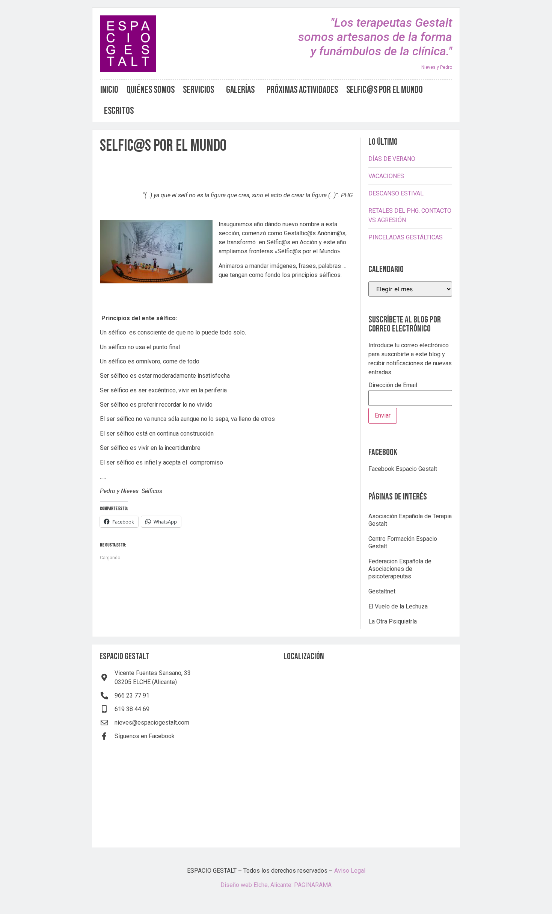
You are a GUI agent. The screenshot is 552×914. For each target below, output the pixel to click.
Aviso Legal (349, 870)
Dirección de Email (392, 385)
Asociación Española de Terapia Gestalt (410, 520)
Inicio (109, 90)
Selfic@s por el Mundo (384, 90)
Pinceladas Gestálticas (405, 237)
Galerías (240, 90)
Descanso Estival (396, 193)
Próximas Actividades (302, 90)
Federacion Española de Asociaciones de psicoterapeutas (399, 569)
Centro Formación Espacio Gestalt (402, 542)
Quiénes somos (151, 90)
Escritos (119, 111)
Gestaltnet (381, 591)
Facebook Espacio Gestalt (402, 468)
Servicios (198, 90)
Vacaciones (386, 176)
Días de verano (391, 158)
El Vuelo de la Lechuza (398, 606)
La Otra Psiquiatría (392, 621)
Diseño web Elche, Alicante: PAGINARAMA (276, 884)
